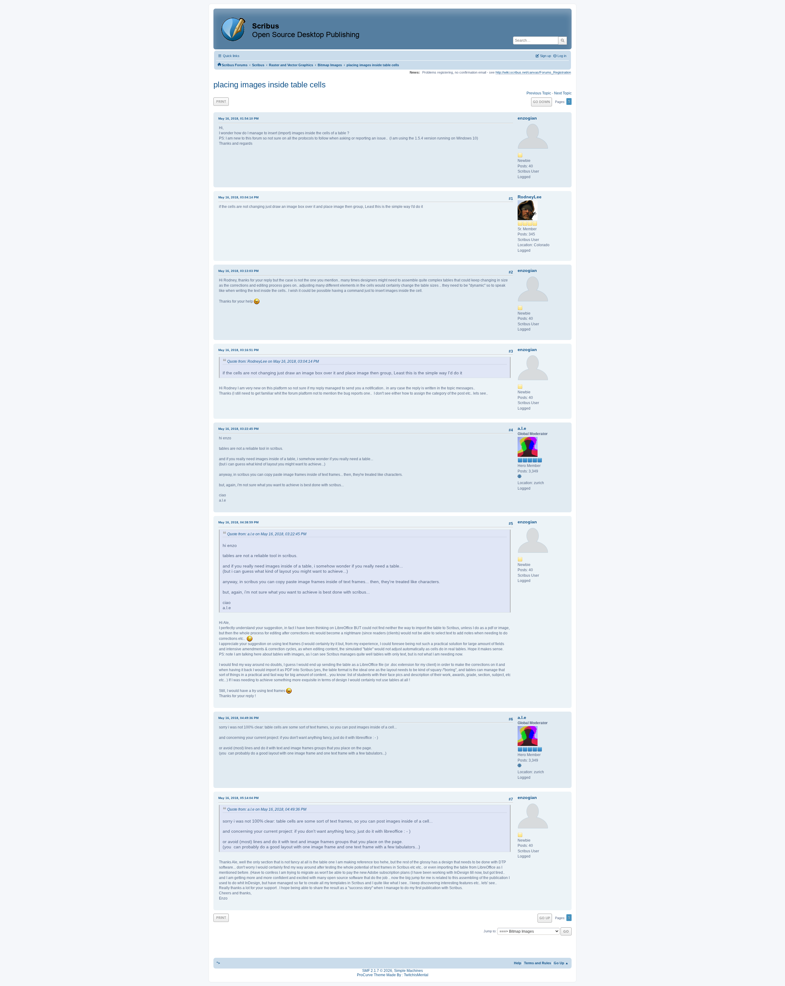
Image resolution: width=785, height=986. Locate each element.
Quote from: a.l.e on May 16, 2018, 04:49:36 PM (266, 809)
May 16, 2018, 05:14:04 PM (238, 798)
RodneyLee (530, 196)
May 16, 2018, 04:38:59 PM (238, 522)
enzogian (527, 118)
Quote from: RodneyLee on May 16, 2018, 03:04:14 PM (273, 361)
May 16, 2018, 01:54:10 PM (238, 118)
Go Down (541, 101)
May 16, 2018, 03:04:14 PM (238, 197)
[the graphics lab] (520, 477)
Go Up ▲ (561, 963)
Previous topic (539, 93)
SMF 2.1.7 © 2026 (377, 971)
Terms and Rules (537, 963)
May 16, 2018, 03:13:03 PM (238, 271)
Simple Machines (408, 971)
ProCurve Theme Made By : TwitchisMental (392, 975)
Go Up (544, 917)
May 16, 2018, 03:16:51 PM (238, 350)
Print (221, 101)
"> (218, 963)
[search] (562, 40)
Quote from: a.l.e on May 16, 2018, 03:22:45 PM (266, 534)
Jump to (490, 931)
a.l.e (522, 428)
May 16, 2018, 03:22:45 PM (238, 428)
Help (517, 963)
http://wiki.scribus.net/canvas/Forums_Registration (533, 72)
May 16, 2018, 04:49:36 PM (238, 718)
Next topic (563, 93)
